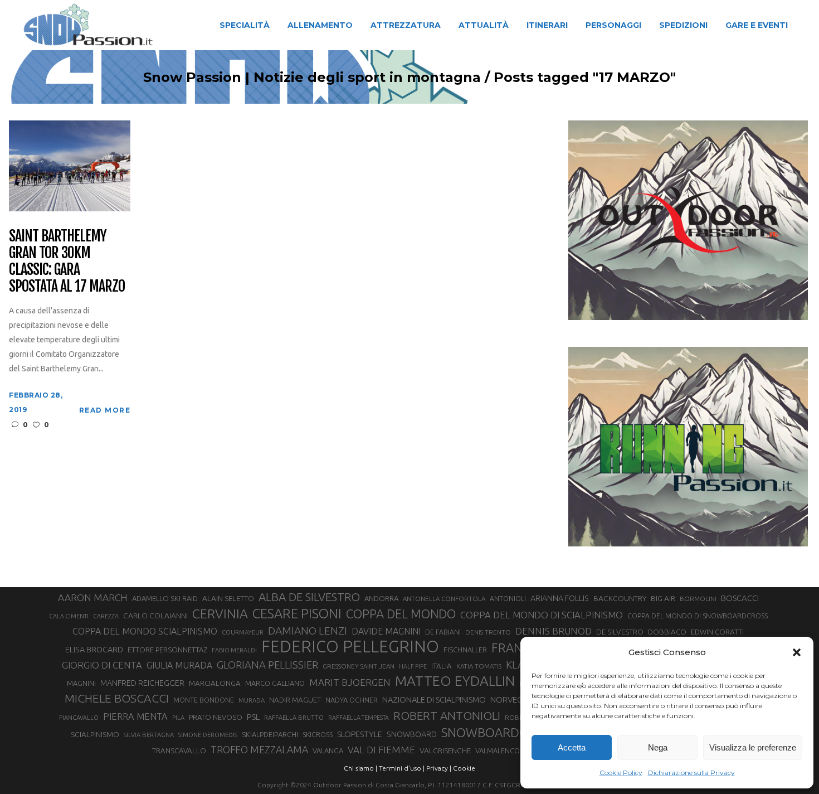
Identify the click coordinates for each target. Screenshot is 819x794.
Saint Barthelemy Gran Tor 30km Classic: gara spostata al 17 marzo (66, 261)
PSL (253, 717)
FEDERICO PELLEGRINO (350, 647)
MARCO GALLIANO (275, 683)
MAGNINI (81, 683)
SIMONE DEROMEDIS (207, 735)
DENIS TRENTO (488, 632)
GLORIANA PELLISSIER (267, 664)
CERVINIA (220, 613)
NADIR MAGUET (295, 700)
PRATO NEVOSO (215, 717)
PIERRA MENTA (135, 716)
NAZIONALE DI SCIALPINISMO (434, 699)
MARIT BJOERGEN (350, 682)
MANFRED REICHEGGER (142, 683)
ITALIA (441, 666)
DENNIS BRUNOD (553, 631)
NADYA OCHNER (351, 700)
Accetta (572, 747)
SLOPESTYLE (359, 734)
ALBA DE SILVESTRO (309, 596)
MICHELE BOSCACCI (117, 698)
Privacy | (438, 768)
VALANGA (328, 750)
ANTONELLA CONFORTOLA (444, 598)
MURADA (251, 700)
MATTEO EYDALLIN (455, 681)
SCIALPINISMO (95, 734)
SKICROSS (318, 734)
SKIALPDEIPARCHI (270, 734)
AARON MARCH (93, 597)
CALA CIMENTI (69, 616)
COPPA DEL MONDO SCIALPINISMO (144, 631)
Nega (657, 747)
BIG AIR (663, 598)
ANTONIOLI (508, 598)
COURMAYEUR (243, 632)
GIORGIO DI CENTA (102, 665)
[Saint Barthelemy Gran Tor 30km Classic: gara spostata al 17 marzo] (69, 164)
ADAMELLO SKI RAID (165, 598)
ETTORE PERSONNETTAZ (167, 649)
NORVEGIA (510, 699)
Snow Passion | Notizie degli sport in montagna (312, 77)
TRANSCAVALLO (179, 751)
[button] (796, 652)
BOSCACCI (740, 598)
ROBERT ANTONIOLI (446, 715)
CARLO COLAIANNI (155, 615)
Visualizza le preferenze (752, 747)
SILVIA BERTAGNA (149, 735)
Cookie (464, 768)
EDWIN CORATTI (717, 632)
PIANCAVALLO (79, 717)
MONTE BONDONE (203, 700)
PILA (178, 717)
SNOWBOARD (412, 734)
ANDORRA (381, 598)
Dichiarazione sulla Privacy (691, 772)
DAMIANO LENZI (307, 630)
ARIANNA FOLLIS (559, 598)
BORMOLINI (698, 598)
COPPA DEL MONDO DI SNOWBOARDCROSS (697, 615)
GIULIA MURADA (179, 665)
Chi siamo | (360, 768)
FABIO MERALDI (234, 650)
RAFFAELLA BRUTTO (294, 717)
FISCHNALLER (465, 649)
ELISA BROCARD (94, 649)
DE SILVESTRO (620, 631)
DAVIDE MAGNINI (386, 631)
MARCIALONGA (215, 683)
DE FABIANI (443, 632)
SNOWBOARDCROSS (498, 732)
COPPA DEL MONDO (401, 614)
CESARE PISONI (297, 614)
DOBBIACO (667, 632)
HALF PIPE (413, 666)
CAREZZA (106, 616)
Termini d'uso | (402, 768)
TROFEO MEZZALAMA (259, 749)
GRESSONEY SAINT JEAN (358, 666)
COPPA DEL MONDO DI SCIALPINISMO (541, 614)
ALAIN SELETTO (228, 598)
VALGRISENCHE (445, 750)
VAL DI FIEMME (381, 749)
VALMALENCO (497, 750)
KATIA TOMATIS (478, 666)
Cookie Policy (620, 772)
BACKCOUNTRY (619, 598)
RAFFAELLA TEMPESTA (358, 717)
